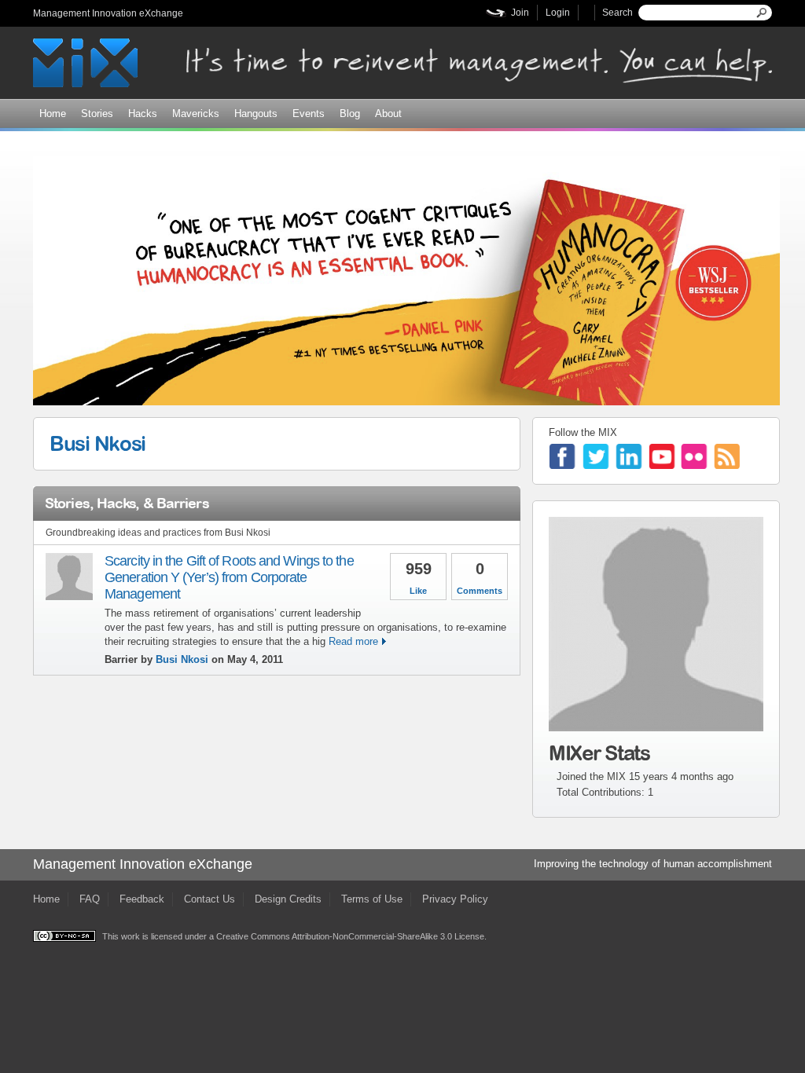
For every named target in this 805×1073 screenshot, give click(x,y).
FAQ (89, 899)
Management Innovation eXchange (108, 13)
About (388, 113)
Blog (350, 113)
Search (617, 12)
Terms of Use (371, 899)
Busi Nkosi (97, 443)
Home (52, 113)
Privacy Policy (455, 899)
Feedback (141, 899)
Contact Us (209, 899)
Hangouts (256, 113)
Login (558, 12)
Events (308, 113)
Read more (353, 641)
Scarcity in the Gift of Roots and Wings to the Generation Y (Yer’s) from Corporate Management (229, 577)
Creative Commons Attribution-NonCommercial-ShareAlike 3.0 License (350, 936)
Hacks (142, 113)
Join (520, 12)
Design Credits (288, 899)
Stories (97, 113)
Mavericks (195, 113)
